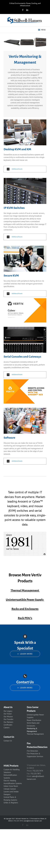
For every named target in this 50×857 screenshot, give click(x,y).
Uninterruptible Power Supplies (35, 716)
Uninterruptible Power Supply (25, 599)
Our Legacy (8, 711)
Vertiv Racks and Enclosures (33, 724)
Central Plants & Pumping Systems (10, 798)
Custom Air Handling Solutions (12, 770)
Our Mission (8, 716)
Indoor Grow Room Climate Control (11, 787)
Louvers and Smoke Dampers (11, 793)
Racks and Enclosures (25, 608)
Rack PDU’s (25, 618)
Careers (6, 727)
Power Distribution (34, 720)
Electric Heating (10, 780)
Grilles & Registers (11, 802)
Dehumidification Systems (10, 776)
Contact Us (8, 741)
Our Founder (8, 719)
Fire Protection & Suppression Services (35, 755)
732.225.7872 (35, 773)
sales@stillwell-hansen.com (33, 821)
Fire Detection (32, 751)
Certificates (8, 725)
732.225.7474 (38, 771)
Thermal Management (25, 590)
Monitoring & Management (32, 729)
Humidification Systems (13, 783)
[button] (43, 29)
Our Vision (8, 714)
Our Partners (8, 722)
